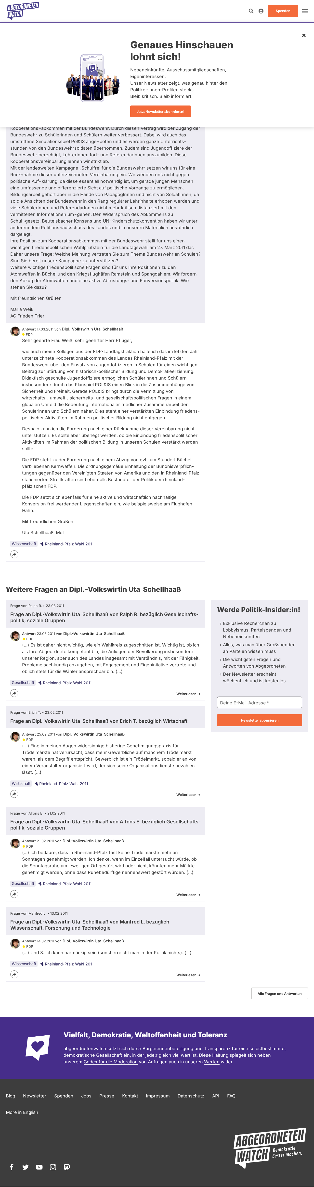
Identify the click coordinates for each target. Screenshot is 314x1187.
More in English (22, 1112)
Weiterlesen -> (188, 694)
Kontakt (130, 1095)
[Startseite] (23, 11)
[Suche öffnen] (251, 11)
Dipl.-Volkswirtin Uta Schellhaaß (92, 329)
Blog (10, 1095)
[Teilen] (14, 554)
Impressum (158, 1095)
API (215, 1095)
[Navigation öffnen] (305, 11)
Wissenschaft (24, 543)
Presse (106, 1095)
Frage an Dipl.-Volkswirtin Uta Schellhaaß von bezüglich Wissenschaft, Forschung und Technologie (89, 925)
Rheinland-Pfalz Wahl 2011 (69, 543)
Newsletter (34, 1095)
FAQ (231, 1095)
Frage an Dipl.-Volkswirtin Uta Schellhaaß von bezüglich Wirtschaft (98, 721)
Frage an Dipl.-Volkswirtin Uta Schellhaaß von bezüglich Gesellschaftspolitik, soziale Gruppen (104, 617)
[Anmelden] (261, 11)
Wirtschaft (21, 783)
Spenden (63, 1095)
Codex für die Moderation (111, 1061)
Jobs (86, 1095)
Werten (212, 1061)
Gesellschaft (23, 682)
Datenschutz (191, 1095)
